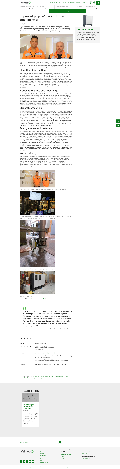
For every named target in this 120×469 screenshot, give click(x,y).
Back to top (60, 443)
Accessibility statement (50, 466)
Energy (62, 458)
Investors (42, 458)
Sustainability (43, 455)
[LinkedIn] (30, 461)
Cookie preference (68, 466)
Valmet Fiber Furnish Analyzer (28, 378)
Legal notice (35, 466)
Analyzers (66, 376)
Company (42, 451)
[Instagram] (24, 461)
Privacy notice (59, 466)
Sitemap (29, 466)
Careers (42, 453)
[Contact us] (118, 121)
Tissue (62, 456)
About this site (23, 466)
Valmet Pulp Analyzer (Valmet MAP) (45, 353)
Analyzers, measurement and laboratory (51, 376)
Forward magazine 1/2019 (38, 298)
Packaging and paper (43, 378)
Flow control (84, 453)
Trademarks (41, 466)
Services (63, 459)
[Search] (98, 3)
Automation (36, 376)
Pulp (62, 452)
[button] (23, 11)
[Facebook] (21, 461)
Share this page (23, 442)
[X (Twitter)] (27, 461)
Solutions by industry (86, 458)
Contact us (42, 460)
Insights (42, 456)
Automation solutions (86, 451)
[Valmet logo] (26, 3)
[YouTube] (33, 461)
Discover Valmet (44, 462)
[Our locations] (118, 125)
